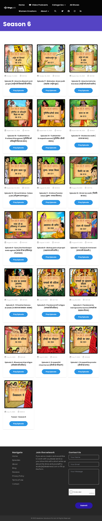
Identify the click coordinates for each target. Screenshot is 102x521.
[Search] (55, 11)
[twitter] (62, 11)
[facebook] (69, 11)
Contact (15, 484)
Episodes (16, 460)
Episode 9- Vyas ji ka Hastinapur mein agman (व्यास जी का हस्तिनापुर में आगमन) (18, 250)
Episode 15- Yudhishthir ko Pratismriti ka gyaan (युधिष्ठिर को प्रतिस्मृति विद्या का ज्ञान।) (18, 138)
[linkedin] (81, 11)
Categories (58, 5)
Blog (14, 468)
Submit (83, 505)
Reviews (15, 472)
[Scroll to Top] (96, 507)
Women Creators (27, 11)
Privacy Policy (18, 476)
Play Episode (18, 90)
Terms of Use (17, 480)
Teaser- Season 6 (18, 417)
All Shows (74, 5)
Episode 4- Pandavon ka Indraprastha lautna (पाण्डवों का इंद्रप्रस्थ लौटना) (83, 308)
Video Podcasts (40, 5)
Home (22, 5)
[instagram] (75, 11)
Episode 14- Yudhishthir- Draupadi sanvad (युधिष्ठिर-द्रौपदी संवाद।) (51, 138)
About (44, 11)
